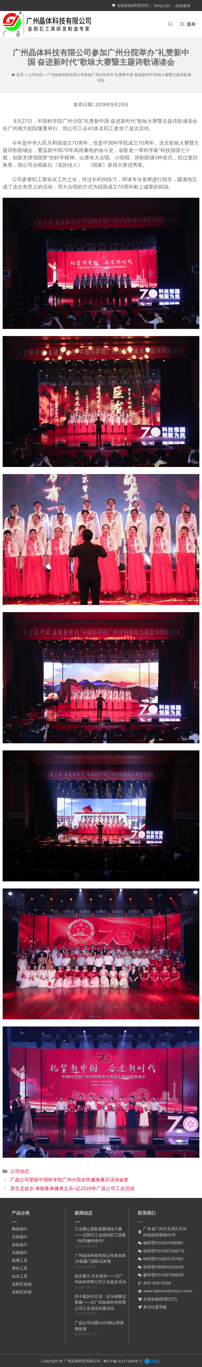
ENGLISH (162, 5)
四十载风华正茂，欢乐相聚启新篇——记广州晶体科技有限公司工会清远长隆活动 (100, 1302)
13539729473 (169, 1250)
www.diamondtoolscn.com (167, 1290)
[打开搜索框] (170, 24)
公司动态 (35, 74)
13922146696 (169, 1242)
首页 (20, 74)
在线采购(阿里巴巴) (133, 5)
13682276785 (169, 1258)
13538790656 (169, 1274)
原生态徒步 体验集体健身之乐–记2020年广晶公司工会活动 (72, 1188)
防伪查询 (182, 5)
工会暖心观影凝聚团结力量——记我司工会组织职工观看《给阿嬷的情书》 (100, 1234)
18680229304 (169, 1266)
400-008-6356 (157, 1282)
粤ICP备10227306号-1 (122, 1361)
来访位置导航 (155, 1306)
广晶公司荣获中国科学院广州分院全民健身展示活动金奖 (69, 1179)
